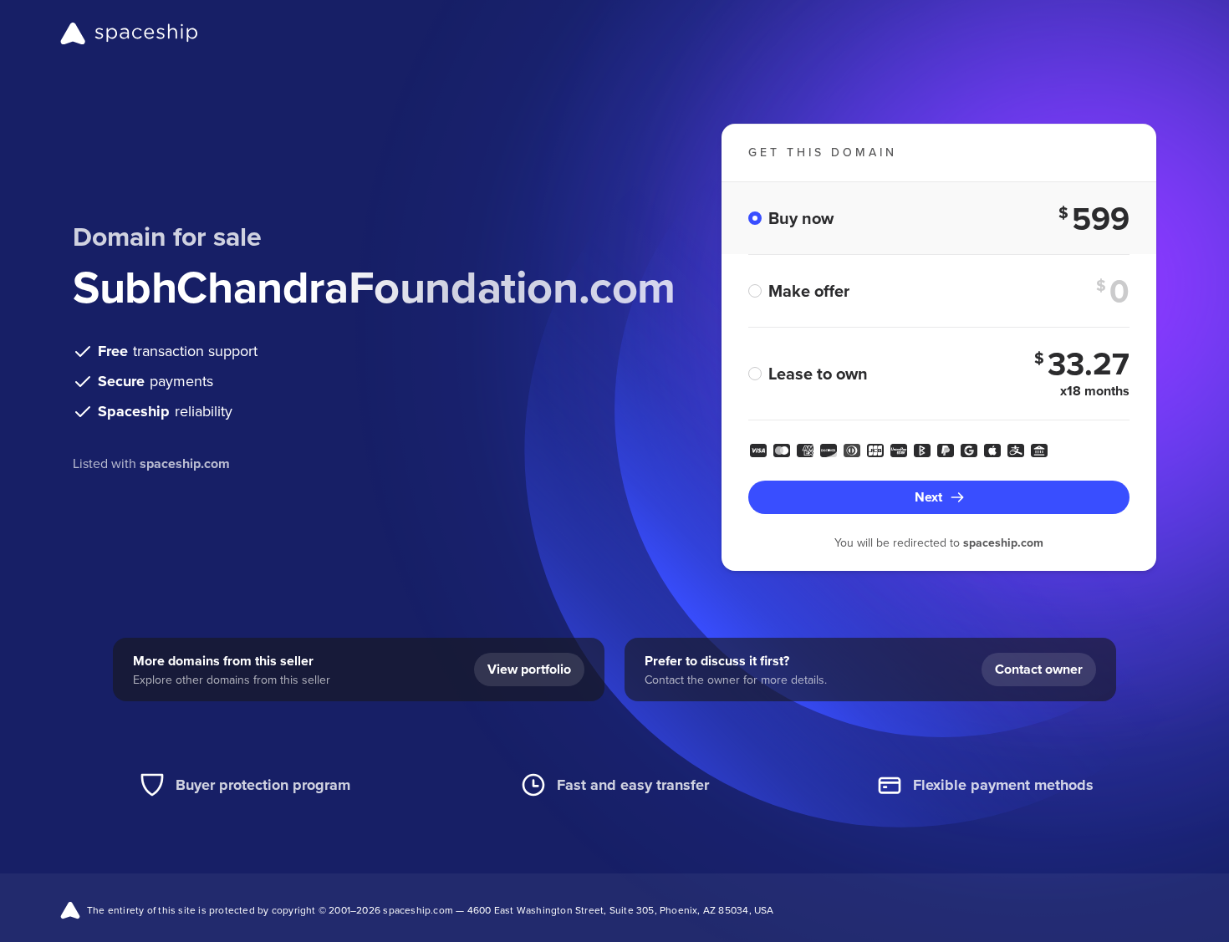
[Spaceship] (129, 33)
